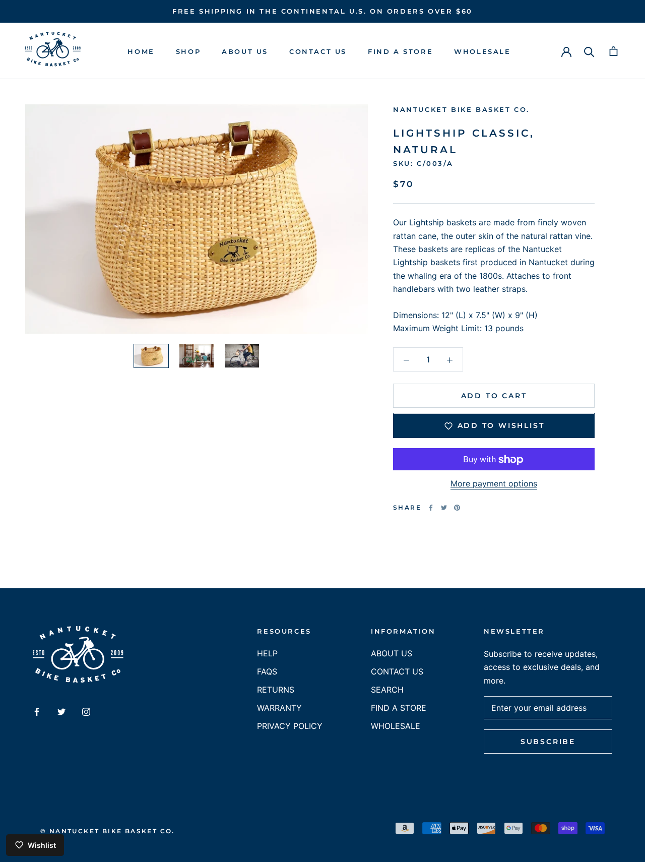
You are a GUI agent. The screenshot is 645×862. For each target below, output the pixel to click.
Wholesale (482, 51)
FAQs (267, 671)
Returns (275, 690)
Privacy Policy (289, 726)
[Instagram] (86, 710)
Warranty (279, 708)
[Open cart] (613, 51)
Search (387, 690)
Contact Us (318, 51)
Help (267, 653)
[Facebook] (431, 508)
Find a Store (400, 51)
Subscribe (548, 741)
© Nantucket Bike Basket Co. (107, 831)
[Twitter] (444, 508)
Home (140, 51)
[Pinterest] (457, 508)
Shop (188, 51)
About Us (245, 51)
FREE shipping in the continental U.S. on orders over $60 (322, 11)
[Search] (589, 51)
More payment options (493, 484)
